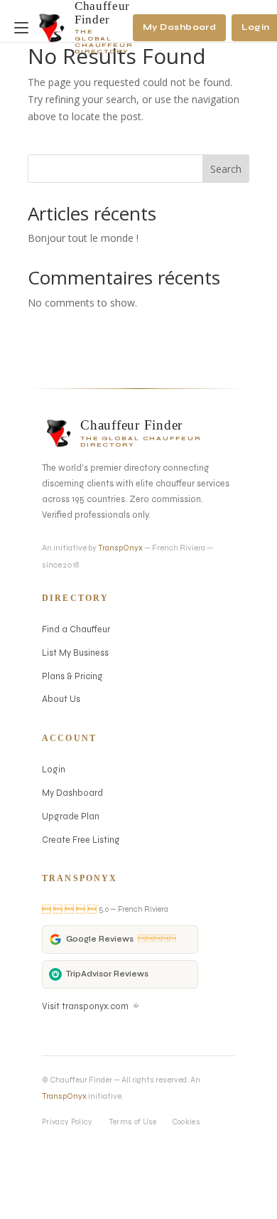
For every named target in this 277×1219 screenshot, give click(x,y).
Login (53, 769)
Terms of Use (133, 1122)
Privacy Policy (67, 1122)
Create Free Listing (81, 839)
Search (225, 169)
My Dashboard (180, 27)
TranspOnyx (120, 548)
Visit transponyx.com (90, 1006)
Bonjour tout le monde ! (83, 238)
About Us (61, 698)
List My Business (75, 652)
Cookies (186, 1122)
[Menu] (24, 27)
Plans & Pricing (72, 676)
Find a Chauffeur (76, 629)
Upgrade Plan (70, 816)
